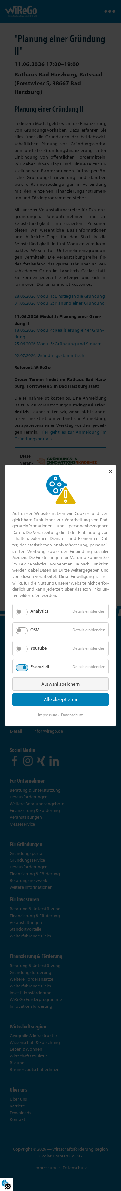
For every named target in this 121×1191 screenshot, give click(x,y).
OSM (35, 629)
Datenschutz (72, 714)
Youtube (38, 648)
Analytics (39, 611)
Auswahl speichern (60, 684)
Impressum (47, 714)
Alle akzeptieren (60, 699)
